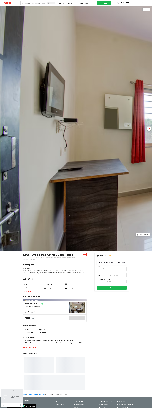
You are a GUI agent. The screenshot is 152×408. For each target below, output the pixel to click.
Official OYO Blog (79, 401)
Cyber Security (121, 401)
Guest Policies (103, 404)
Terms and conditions (105, 401)
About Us (57, 401)
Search (104, 3)
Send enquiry (112, 288)
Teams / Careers (59, 404)
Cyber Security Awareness (125, 404)
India (24, 394)
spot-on (41, 394)
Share (147, 9)
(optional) (104, 279)
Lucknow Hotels (32, 394)
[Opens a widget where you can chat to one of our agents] (12, 398)
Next (149, 128)
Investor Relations (79, 404)
